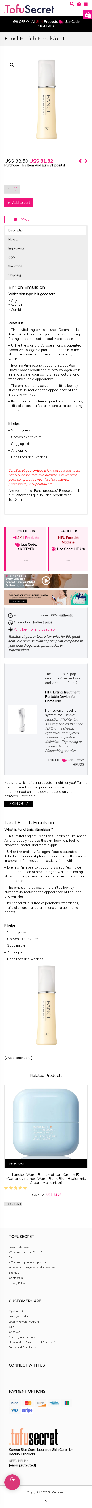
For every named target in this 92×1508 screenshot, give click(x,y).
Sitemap (14, 1272)
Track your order (18, 1316)
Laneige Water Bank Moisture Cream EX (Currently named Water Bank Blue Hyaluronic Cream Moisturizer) (46, 1178)
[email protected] (22, 1465)
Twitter (32, 1377)
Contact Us (16, 1277)
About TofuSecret (19, 1247)
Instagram (22, 1377)
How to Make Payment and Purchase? (32, 1267)
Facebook (12, 1377)
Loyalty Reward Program (24, 1321)
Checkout (14, 1331)
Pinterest (42, 1377)
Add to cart (21, 202)
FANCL (23, 219)
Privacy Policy (17, 1283)
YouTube (51, 1377)
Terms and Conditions (22, 1347)
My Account (16, 1311)
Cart (11, 1326)
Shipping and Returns (22, 1337)
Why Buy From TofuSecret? (25, 1252)
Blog (12, 1257)
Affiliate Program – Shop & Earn (28, 1262)
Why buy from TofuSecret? (34, 629)
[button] (12, 65)
